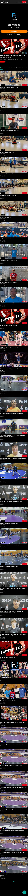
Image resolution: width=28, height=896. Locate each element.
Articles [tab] (24, 67)
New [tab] (1, 67)
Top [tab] (6, 67)
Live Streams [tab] (17, 67)
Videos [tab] (10, 67)
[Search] (16, 2)
